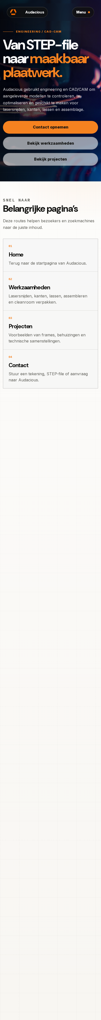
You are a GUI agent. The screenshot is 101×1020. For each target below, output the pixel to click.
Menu (81, 12)
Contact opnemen (50, 127)
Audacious (27, 12)
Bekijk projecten (50, 159)
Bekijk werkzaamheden (50, 143)
